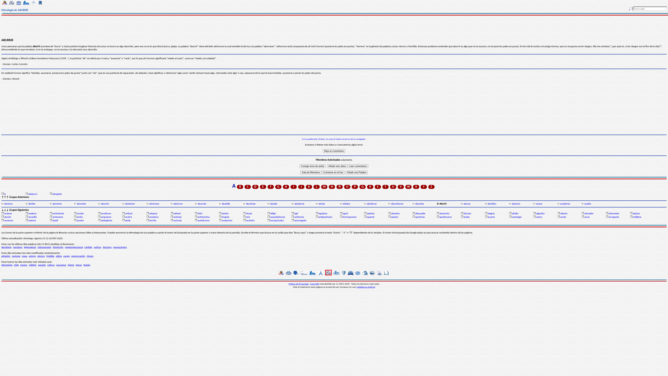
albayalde (420, 213)
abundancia (397, 204)
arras (587, 217)
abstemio (130, 204)
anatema (153, 217)
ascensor (8, 220)
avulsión (250, 220)
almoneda (614, 213)
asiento (32, 220)
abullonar (372, 204)
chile (16, 265)
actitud (128, 213)
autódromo (204, 220)
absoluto (57, 204)
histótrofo (58, 247)
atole (127, 220)
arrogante (614, 217)
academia (565, 204)
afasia (249, 213)
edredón (5, 256)
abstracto (154, 204)
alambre (395, 213)
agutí (345, 213)
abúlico (346, 204)
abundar (419, 204)
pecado (42, 265)
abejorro (32, 194)
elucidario (6, 247)
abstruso (178, 204)
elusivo (41, 256)
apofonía (420, 217)
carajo (66, 256)
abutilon (492, 204)
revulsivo (17, 247)
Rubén (87, 265)
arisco (539, 217)
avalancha (227, 220)
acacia (539, 204)
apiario (394, 217)
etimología (6, 265)
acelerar (32, 213)
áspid (55, 220)
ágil (296, 213)
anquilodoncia (277, 217)
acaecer (8, 213)
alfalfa (515, 213)
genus (79, 265)
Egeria (71, 265)
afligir (273, 213)
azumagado (300, 220)
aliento (563, 213)
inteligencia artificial (366, 287)
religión (33, 265)
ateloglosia (106, 220)
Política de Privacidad (299, 284)
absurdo (202, 204)
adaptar (153, 213)
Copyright (314, 284)
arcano (491, 217)
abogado (57, 194)
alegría (491, 213)
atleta (59, 256)
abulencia (299, 204)
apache (370, 217)
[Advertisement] (334, 26)
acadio (587, 204)
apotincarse (445, 217)
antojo (32, 256)
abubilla (226, 204)
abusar (467, 204)
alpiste (636, 213)
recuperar (61, 265)
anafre (128, 217)
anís (248, 217)
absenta (8, 204)
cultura (51, 265)
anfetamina (204, 217)
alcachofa (444, 213)
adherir (177, 213)
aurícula (177, 220)
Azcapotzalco (277, 220)
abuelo (273, 204)
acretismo (106, 213)
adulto (225, 213)
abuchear (251, 204)
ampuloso (106, 217)
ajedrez (371, 213)
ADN (200, 213)
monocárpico (120, 247)
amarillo (32, 217)
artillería (637, 217)
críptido (88, 247)
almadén (589, 213)
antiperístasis (325, 217)
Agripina (323, 213)
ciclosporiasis (44, 247)
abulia (322, 204)
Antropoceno (350, 217)
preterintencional (74, 247)
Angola (225, 217)
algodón (540, 213)
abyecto (516, 204)
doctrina (107, 247)
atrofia (152, 220)
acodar (80, 213)
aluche (7, 217)
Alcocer (467, 213)
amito (80, 217)
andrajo (177, 217)
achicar (97, 247)
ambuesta (58, 217)
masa (24, 256)
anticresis (299, 217)
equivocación (78, 256)
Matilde (50, 256)
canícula (16, 256)
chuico (90, 256)
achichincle (58, 213)
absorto (105, 204)
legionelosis (30, 247)
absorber (81, 204)
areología (517, 217)
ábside (31, 204)
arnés (563, 217)
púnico (23, 265)
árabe (467, 217)
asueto (80, 220)
